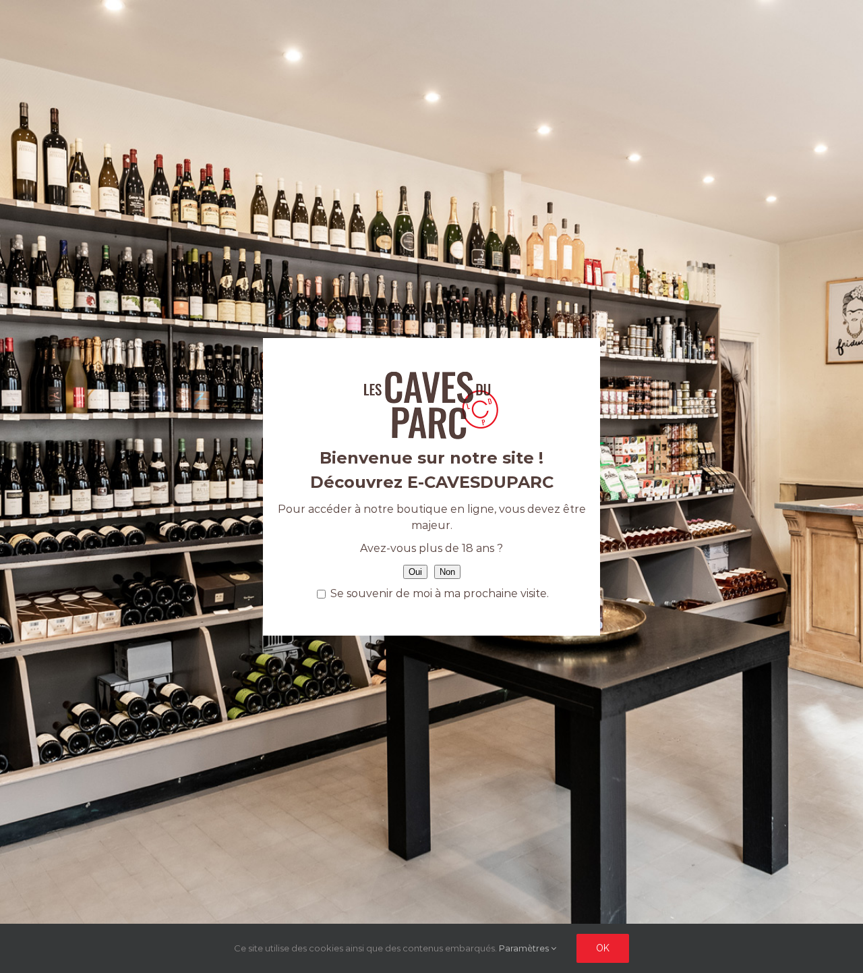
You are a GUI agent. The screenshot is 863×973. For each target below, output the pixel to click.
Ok (602, 948)
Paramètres (525, 948)
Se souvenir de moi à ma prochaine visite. (438, 593)
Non (447, 572)
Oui (415, 572)
